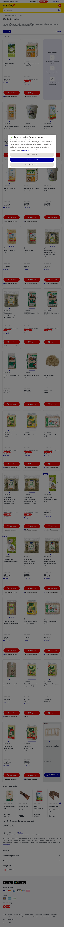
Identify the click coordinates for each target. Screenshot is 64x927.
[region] (32, 151)
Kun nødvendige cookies (32, 164)
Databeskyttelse (26, 150)
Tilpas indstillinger (32, 154)
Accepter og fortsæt (32, 159)
